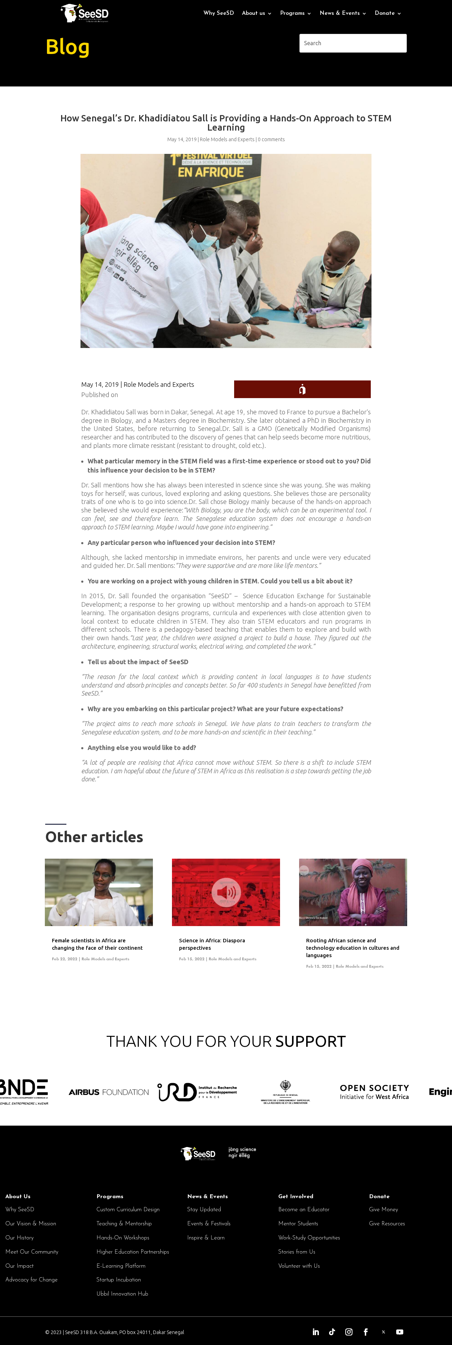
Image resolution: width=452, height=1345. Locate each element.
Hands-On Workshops (122, 1238)
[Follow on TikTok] (332, 1332)
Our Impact (19, 1266)
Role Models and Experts (159, 384)
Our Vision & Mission (30, 1224)
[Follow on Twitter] (383, 1331)
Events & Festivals (209, 1224)
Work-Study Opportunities (309, 1238)
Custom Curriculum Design (128, 1210)
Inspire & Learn (206, 1238)
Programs (109, 1197)
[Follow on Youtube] (400, 1332)
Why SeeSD (218, 13)
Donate (385, 13)
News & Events (207, 1197)
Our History (19, 1238)
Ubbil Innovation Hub (122, 1294)
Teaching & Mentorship (124, 1224)
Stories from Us (296, 1252)
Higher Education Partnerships (132, 1252)
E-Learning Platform (120, 1266)
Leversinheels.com (145, 394)
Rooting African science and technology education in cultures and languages (352, 947)
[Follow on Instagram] (349, 1332)
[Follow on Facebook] (366, 1332)
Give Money (383, 1210)
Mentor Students (298, 1224)
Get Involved (295, 1197)
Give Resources (387, 1224)
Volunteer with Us (299, 1266)
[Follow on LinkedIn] (316, 1332)
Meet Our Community (31, 1252)
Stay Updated (204, 1210)
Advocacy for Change (31, 1280)
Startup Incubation (118, 1280)
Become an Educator (303, 1210)
